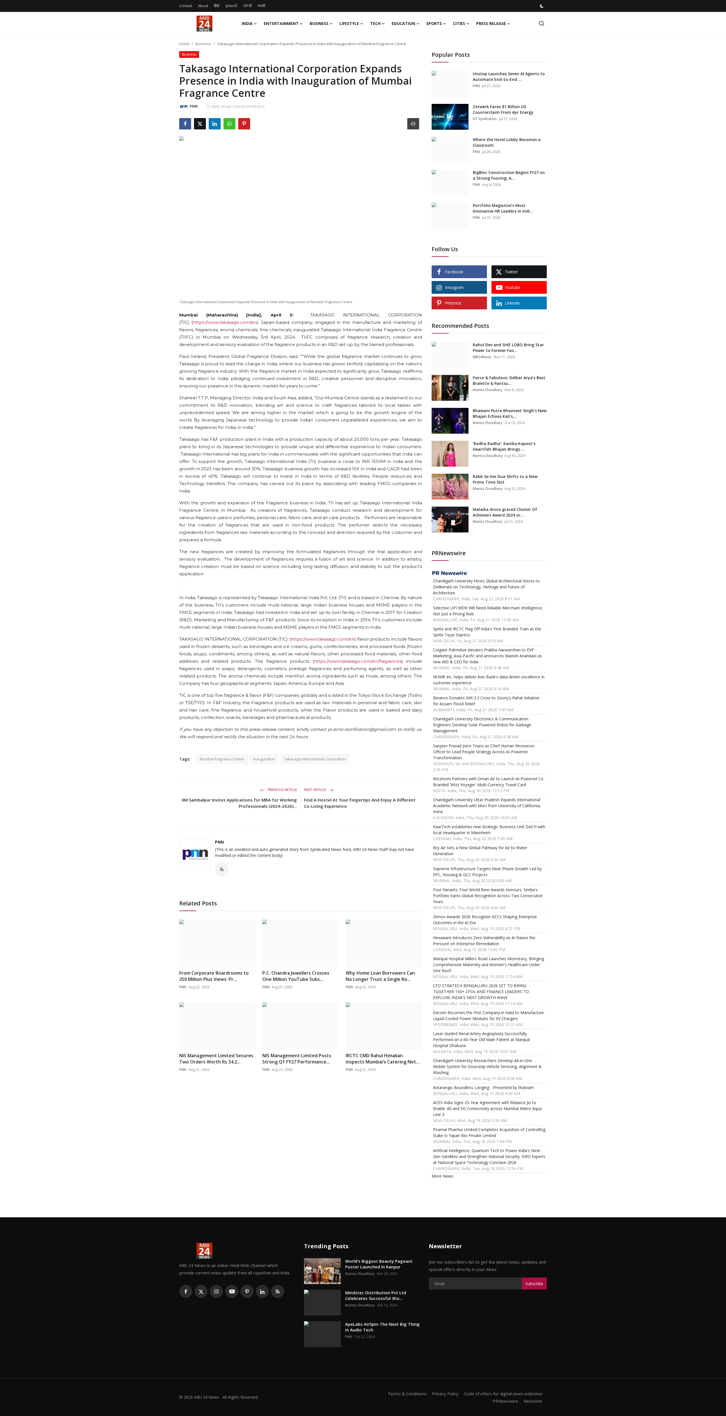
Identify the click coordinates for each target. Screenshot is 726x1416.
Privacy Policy (445, 1393)
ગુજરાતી (231, 5)
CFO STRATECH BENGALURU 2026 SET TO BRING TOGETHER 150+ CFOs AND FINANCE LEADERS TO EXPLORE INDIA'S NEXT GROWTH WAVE (481, 991)
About (203, 5)
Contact (185, 5)
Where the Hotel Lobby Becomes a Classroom (507, 142)
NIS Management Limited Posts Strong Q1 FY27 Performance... (296, 1058)
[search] (541, 23)
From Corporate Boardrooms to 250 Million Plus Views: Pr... (214, 976)
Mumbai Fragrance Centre (222, 759)
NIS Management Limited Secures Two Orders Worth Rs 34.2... (216, 1058)
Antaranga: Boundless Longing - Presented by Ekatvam (483, 1087)
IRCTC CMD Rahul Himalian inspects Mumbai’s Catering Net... (382, 1058)
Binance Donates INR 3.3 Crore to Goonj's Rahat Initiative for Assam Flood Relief (486, 700)
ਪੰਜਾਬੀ (247, 5)
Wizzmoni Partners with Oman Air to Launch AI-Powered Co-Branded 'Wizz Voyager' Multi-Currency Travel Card (489, 781)
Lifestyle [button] (349, 23)
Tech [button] (375, 23)
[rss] (277, 1291)
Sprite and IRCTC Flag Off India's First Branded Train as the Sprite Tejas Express (487, 631)
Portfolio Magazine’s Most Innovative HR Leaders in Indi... (503, 208)
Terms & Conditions (407, 1393)
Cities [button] (459, 23)
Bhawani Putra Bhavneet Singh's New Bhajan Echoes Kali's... (509, 413)
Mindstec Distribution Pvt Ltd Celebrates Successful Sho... (375, 1295)
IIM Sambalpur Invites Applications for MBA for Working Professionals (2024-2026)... (239, 803)
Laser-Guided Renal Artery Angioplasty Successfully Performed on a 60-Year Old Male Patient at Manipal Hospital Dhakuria (481, 1039)
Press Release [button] (491, 23)
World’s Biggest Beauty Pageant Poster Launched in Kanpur (379, 1264)
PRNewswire (505, 1401)
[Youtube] (231, 1291)
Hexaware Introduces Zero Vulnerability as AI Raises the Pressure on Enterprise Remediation (484, 940)
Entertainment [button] (281, 23)
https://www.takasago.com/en (225, 322)
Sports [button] (434, 23)
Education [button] (403, 23)
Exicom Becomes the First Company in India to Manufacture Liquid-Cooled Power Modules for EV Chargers (488, 1015)
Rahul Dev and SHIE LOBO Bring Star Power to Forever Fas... (508, 347)
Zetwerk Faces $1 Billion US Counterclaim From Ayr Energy (503, 109)
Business (203, 43)
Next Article (315, 789)
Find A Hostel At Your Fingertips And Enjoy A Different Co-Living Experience (359, 803)
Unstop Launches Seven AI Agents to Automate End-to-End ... (509, 76)
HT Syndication (485, 118)
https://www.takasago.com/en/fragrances (358, 661)
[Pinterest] (247, 1291)
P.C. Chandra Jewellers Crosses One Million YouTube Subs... (295, 976)
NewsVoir (533, 1401)
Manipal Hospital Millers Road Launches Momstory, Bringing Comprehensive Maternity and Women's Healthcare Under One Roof (488, 964)
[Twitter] (201, 1291)
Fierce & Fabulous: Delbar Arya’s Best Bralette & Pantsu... (509, 380)
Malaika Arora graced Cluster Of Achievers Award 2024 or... (505, 512)
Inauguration (264, 759)
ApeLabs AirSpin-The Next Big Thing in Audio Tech (382, 1327)
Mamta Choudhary (487, 389)
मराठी (261, 5)
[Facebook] (185, 1291)
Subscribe (534, 1283)
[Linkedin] (262, 1291)
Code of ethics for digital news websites (503, 1393)
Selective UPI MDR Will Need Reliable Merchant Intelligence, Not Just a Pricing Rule (488, 610)
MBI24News (482, 356)
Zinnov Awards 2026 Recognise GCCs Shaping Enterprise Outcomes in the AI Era (485, 919)
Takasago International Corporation (314, 759)
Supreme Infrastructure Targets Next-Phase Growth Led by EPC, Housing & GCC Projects (487, 871)
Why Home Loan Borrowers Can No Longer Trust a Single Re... (380, 976)
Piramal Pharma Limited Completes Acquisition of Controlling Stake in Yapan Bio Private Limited (489, 1132)
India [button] (247, 23)
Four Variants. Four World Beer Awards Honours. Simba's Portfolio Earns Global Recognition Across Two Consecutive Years (488, 895)
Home (184, 43)
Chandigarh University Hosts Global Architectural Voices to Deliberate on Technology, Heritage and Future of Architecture (486, 586)
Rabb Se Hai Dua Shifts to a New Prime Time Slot (505, 479)
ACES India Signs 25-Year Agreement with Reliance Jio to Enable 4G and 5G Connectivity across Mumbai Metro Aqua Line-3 (487, 1108)
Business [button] (319, 23)
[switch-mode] (542, 6)
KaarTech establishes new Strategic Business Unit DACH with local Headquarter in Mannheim (489, 829)
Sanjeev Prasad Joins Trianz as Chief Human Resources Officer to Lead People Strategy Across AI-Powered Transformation (484, 751)
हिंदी (216, 5)
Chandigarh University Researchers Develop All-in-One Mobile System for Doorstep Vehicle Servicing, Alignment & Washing (487, 1066)
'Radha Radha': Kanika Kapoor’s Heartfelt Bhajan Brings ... (504, 446)
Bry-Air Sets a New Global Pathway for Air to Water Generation (480, 850)
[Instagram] (216, 1291)
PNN (219, 842)
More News (442, 1176)
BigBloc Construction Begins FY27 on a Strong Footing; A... (509, 175)
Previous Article (282, 789)
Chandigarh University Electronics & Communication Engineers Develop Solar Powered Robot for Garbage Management (482, 724)
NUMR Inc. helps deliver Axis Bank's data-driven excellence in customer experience (488, 679)
